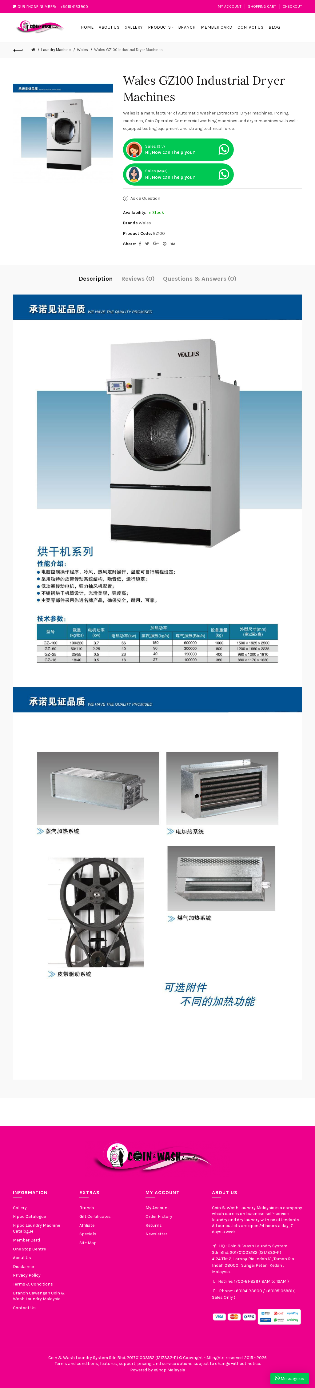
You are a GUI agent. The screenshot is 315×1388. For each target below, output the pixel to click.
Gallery (20, 1207)
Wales (82, 49)
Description (96, 278)
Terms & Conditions (33, 1284)
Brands (86, 1207)
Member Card (26, 1240)
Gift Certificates (95, 1216)
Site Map (88, 1243)
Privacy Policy (27, 1275)
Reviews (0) (138, 278)
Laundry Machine (56, 49)
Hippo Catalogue (29, 1216)
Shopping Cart (262, 6)
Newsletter (156, 1234)
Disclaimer (23, 1266)
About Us (22, 1257)
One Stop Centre (29, 1249)
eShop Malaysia (169, 1370)
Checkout (292, 6)
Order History (159, 1216)
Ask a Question (145, 198)
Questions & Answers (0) (200, 278)
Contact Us (24, 1307)
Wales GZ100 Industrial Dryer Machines (128, 49)
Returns (154, 1225)
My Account (229, 6)
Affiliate (86, 1225)
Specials (87, 1234)
